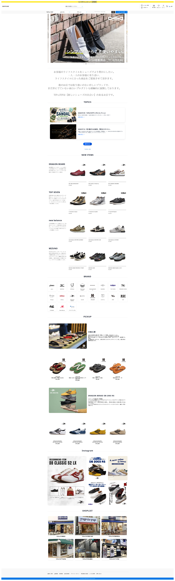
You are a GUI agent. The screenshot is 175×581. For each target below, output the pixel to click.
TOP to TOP (49, 12)
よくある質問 (92, 573)
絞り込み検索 (122, 12)
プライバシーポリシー (75, 573)
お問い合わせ (99, 573)
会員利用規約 (66, 573)
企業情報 (56, 573)
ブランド (79, 12)
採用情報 (61, 573)
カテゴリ (62, 12)
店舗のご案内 (50, 573)
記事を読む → (81, 117)
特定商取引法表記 (84, 573)
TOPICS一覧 (87, 149)
